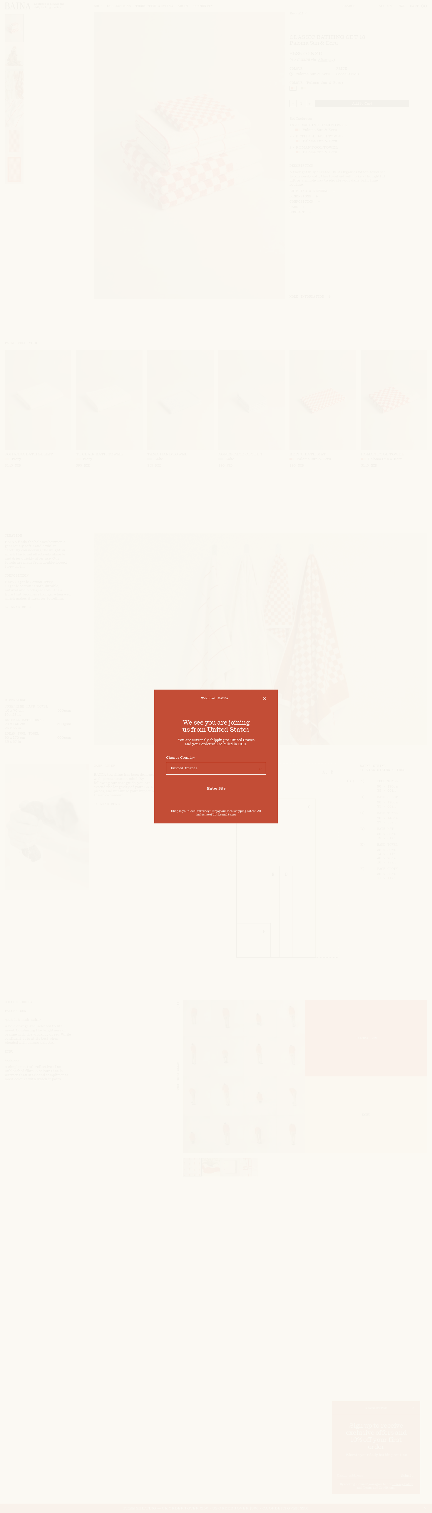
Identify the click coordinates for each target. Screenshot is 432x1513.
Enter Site (216, 788)
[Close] (264, 698)
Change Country (180, 757)
